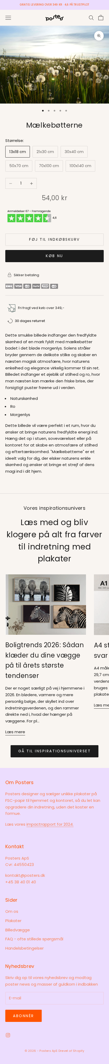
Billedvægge (17, 930)
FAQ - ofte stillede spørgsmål (34, 939)
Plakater (13, 920)
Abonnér (23, 1015)
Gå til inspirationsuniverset (54, 751)
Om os (11, 911)
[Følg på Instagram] (8, 1035)
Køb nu (54, 255)
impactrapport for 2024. (50, 824)
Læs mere (15, 732)
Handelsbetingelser (24, 948)
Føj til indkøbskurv (54, 239)
